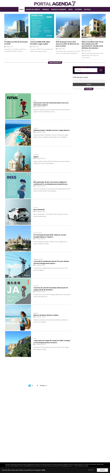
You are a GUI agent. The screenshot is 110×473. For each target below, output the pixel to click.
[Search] (101, 70)
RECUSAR (91, 470)
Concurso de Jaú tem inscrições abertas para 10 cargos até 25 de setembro (51, 289)
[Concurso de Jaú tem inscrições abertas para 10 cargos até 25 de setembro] (18, 291)
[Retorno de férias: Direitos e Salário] (18, 318)
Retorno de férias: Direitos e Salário (46, 315)
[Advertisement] (38, 78)
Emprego (45, 9)
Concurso (32, 39)
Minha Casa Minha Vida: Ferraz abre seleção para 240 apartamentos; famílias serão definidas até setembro (92, 45)
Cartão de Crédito (33, 9)
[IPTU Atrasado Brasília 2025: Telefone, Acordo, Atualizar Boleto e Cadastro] (18, 238)
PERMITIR (102, 470)
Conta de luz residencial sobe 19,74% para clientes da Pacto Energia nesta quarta (51, 262)
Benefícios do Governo (87, 39)
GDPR (43, 470)
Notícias (87, 9)
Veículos (36, 207)
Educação (58, 39)
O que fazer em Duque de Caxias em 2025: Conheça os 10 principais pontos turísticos (52, 342)
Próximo (42, 385)
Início (22, 9)
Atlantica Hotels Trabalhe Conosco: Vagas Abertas (52, 130)
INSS (34, 180)
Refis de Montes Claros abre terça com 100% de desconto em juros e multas (67, 44)
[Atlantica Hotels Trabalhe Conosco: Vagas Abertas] (18, 133)
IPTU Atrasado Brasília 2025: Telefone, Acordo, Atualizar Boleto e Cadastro (50, 236)
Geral (70, 9)
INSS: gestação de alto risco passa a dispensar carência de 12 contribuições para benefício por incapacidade (51, 183)
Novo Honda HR (39, 210)
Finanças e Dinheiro (58, 9)
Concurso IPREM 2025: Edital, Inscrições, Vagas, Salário (40, 43)
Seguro (36, 157)
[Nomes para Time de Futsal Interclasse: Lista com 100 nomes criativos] (18, 106)
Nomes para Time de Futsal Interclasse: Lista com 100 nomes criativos (51, 104)
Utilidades (36, 154)
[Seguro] (18, 159)
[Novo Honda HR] (18, 212)
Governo (78, 9)
